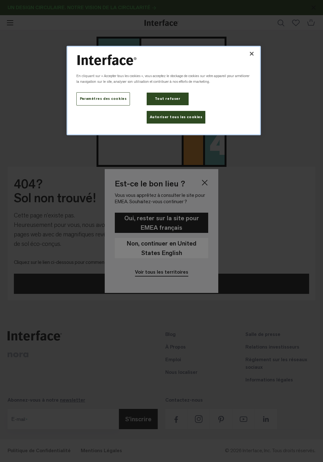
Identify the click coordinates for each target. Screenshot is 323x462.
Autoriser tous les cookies (176, 117)
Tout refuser (167, 98)
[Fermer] (252, 54)
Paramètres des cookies (103, 98)
